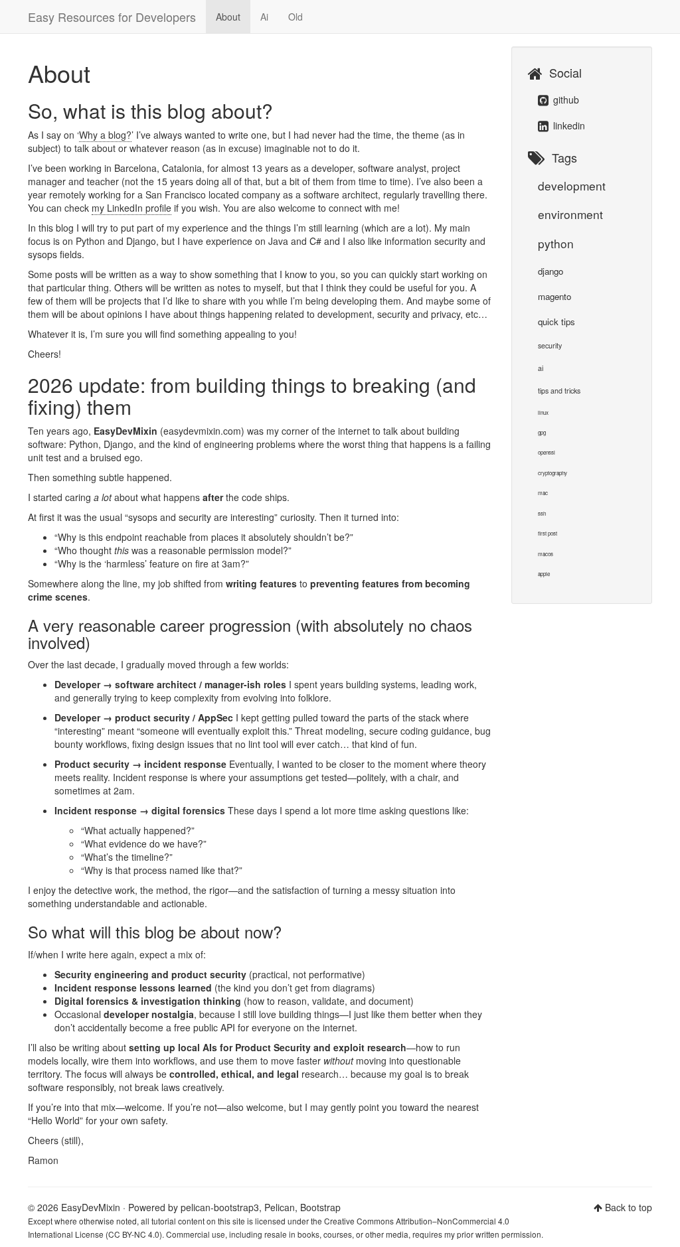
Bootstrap (320, 1207)
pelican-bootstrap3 (220, 1207)
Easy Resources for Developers (112, 16)
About (228, 16)
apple (544, 573)
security (550, 345)
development (572, 185)
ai (540, 368)
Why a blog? (105, 134)
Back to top (628, 1207)
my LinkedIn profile (131, 207)
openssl (546, 452)
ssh (542, 513)
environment (570, 214)
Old (295, 16)
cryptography (552, 473)
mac (543, 492)
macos (545, 553)
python (556, 243)
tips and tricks (559, 391)
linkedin (568, 125)
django (550, 271)
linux (543, 412)
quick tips (556, 321)
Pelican (279, 1207)
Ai (264, 16)
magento (554, 296)
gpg (542, 432)
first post (547, 533)
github (565, 99)
